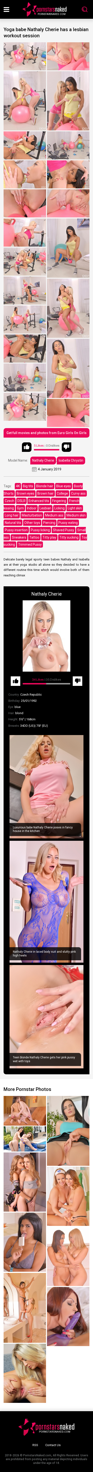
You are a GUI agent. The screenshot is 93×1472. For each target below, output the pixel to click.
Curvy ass (78, 493)
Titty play (49, 537)
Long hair (12, 515)
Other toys (32, 523)
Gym (20, 508)
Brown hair (45, 493)
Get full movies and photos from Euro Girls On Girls (46, 433)
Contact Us (53, 1445)
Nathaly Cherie (43, 460)
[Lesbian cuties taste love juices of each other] (25, 1182)
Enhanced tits (39, 501)
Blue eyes (63, 486)
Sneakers (19, 537)
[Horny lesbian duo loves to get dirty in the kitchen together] (25, 1242)
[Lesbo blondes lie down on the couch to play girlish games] (25, 1373)
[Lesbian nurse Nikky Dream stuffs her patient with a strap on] (68, 1196)
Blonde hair (44, 486)
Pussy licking (40, 530)
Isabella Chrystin (71, 460)
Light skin (75, 508)
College (62, 493)
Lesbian (45, 508)
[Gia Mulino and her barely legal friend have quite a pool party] (25, 1139)
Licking (59, 508)
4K (18, 486)
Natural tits (13, 523)
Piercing (49, 523)
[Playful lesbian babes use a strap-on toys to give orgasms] (68, 1316)
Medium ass (54, 515)
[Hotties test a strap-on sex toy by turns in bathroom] (25, 1308)
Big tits (28, 486)
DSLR (21, 501)
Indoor (31, 508)
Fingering (59, 501)
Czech (9, 501)
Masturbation (32, 515)
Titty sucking (68, 537)
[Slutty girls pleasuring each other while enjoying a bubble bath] (68, 1256)
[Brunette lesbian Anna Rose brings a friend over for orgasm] (68, 1131)
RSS (35, 1445)
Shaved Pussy (63, 530)
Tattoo (34, 537)
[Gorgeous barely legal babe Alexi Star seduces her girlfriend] (25, 1111)
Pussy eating (68, 523)
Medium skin (76, 515)
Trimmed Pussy (30, 544)
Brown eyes (25, 493)
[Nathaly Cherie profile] (46, 636)
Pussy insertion (16, 530)
